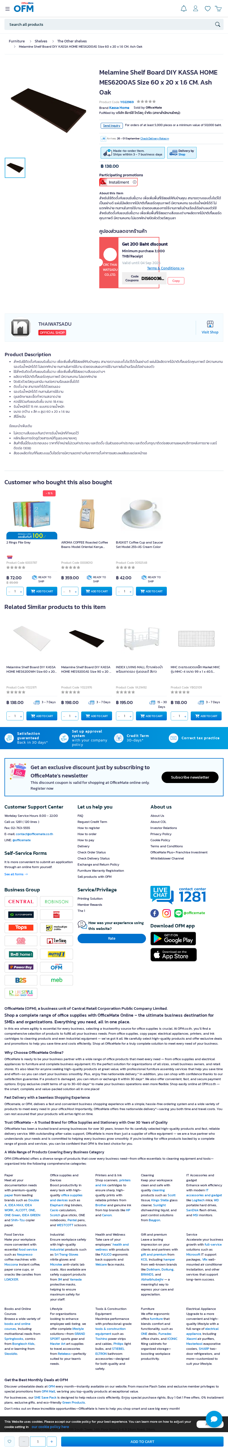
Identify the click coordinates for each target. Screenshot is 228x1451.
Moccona (11, 1264)
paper (9, 1195)
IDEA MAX (15, 1205)
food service (28, 1249)
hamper (169, 1259)
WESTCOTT (65, 1225)
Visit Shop (210, 332)
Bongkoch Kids (23, 1343)
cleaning (158, 1190)
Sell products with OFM (94, 876)
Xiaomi (191, 1338)
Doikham (153, 1269)
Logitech (198, 1200)
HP (128, 1210)
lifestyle (78, 1328)
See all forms (14, 874)
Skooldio (10, 1353)
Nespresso (25, 1254)
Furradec (165, 1333)
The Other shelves (72, 41)
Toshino (101, 1338)
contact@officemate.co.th (34, 834)
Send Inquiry (111, 125)
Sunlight (159, 1205)
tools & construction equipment (110, 1331)
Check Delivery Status (94, 858)
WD (216, 1200)
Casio (54, 1210)
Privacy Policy (161, 834)
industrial (57, 1249)
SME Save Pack (45, 1397)
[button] (214, 1419)
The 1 (81, 910)
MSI (195, 1215)
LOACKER (11, 1279)
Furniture (17, 41)
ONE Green (12, 1215)
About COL (158, 821)
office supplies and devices (66, 1198)
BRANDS (147, 1274)
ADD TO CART (44, 591)
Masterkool (194, 1343)
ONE (32, 1210)
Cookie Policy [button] (160, 840)
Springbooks (13, 1338)
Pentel (72, 1220)
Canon (107, 1215)
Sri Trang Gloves (66, 1254)
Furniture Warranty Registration (101, 870)
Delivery (84, 846)
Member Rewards (90, 904)
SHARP (204, 1348)
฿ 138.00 (110, 166)
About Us (157, 815)
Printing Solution (90, 898)
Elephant (56, 1205)
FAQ (80, 815)
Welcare (101, 1264)
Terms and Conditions (166, 846)
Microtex (56, 1264)
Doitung (168, 1269)
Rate (111, 938)
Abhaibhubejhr (152, 1279)
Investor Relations (163, 827)
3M (60, 1279)
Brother (100, 1205)
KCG (144, 1259)
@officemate (22, 840)
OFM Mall (48, 1391)
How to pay (86, 840)
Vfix (204, 1259)
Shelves (41, 41)
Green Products (73, 1402)
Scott (171, 1195)
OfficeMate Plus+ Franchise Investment (178, 852)
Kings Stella (160, 1200)
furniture (156, 1318)
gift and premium (154, 1254)
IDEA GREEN (31, 1215)
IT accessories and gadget (204, 1193)
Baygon (154, 1220)
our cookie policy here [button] (50, 1426)
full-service (213, 1244)
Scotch (55, 1215)
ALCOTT (21, 1210)
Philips (118, 1343)
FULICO (106, 1254)
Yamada (76, 1279)
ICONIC (172, 1338)
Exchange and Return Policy (98, 864)
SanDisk (192, 1210)
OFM (51, 1386)
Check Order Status (92, 852)
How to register (89, 827)
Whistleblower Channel (167, 858)
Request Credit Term (92, 821)
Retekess (64, 1353)
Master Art (57, 1343)
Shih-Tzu (18, 1220)
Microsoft (193, 1254)
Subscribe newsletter (190, 777)
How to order (87, 834)
